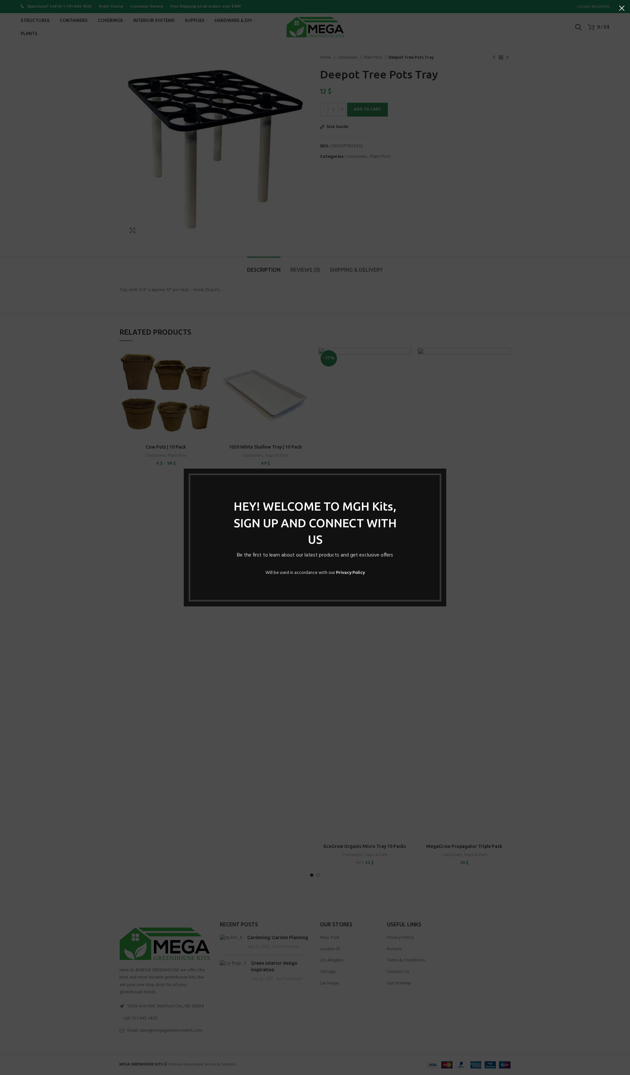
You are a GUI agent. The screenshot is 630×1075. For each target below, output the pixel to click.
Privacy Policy (350, 573)
